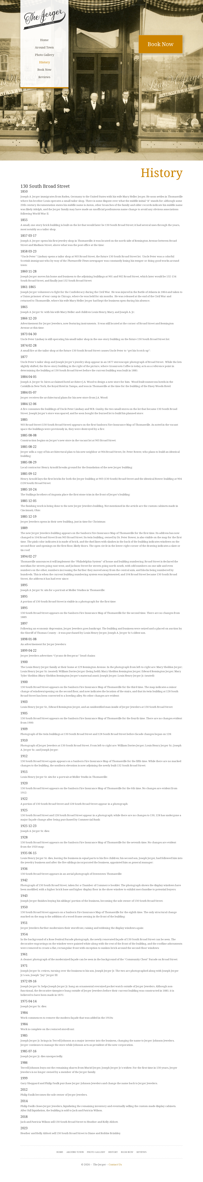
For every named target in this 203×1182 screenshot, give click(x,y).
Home (59, 1152)
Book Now (161, 44)
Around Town (75, 1152)
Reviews (142, 1152)
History (113, 1152)
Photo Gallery (96, 1152)
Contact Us (115, 1164)
